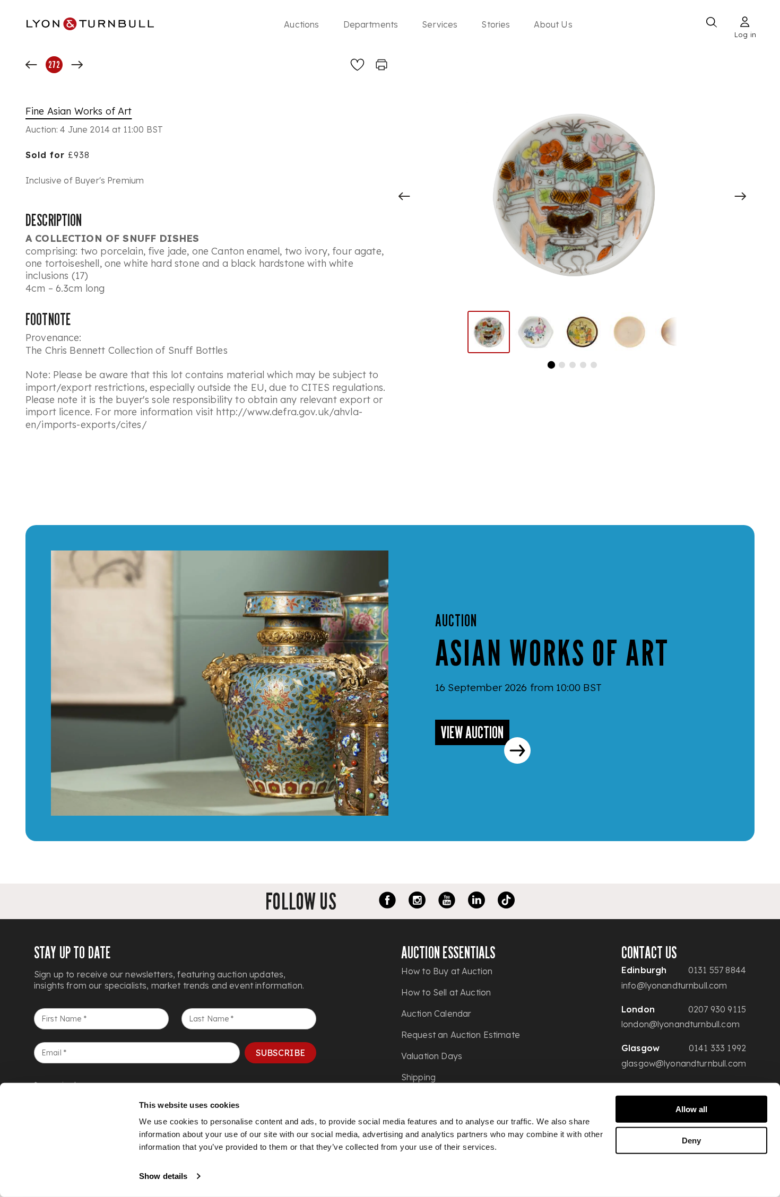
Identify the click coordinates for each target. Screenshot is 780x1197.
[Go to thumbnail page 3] (572, 365)
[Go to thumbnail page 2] (562, 365)
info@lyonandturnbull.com (674, 985)
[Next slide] (740, 196)
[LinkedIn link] (476, 902)
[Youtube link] (446, 902)
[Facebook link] (387, 902)
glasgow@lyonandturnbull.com (683, 1063)
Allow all (691, 1109)
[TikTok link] (506, 902)
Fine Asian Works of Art (78, 111)
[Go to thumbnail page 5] (594, 365)
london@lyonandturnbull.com (680, 1024)
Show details (163, 1176)
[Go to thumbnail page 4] (583, 365)
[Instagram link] (417, 902)
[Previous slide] (404, 196)
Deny (691, 1139)
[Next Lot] (77, 64)
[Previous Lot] (31, 64)
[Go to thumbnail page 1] (550, 365)
